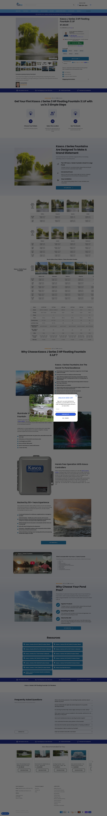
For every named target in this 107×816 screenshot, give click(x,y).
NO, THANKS (65, 418)
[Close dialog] (76, 395)
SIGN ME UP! (65, 414)
